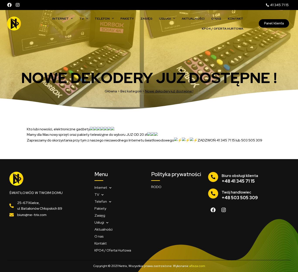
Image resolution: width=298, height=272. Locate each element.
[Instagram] (17, 5)
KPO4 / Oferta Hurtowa (222, 29)
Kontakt (235, 18)
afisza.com (197, 266)
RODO (156, 187)
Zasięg (146, 18)
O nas (216, 18)
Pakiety (127, 18)
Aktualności (193, 18)
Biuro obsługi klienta (240, 175)
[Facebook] (9, 5)
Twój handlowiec (236, 192)
